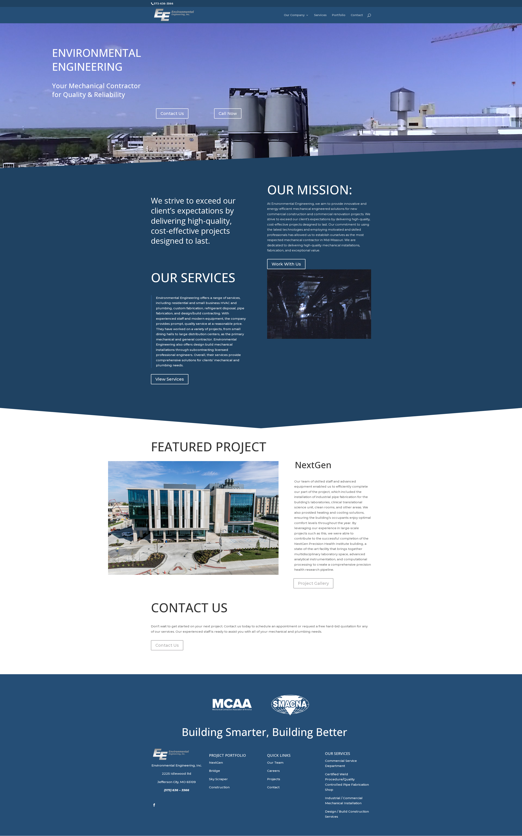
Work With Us (286, 264)
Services (320, 15)
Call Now (228, 113)
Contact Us (172, 113)
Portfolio (338, 15)
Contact (357, 15)
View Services (169, 379)
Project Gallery (313, 583)
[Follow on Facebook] (154, 805)
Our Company (294, 15)
